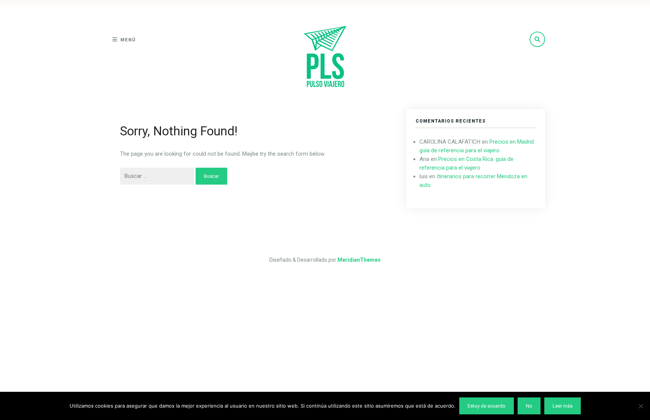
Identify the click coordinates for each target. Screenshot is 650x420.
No (529, 406)
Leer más (563, 406)
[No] (640, 406)
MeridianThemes (359, 260)
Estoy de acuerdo (487, 406)
